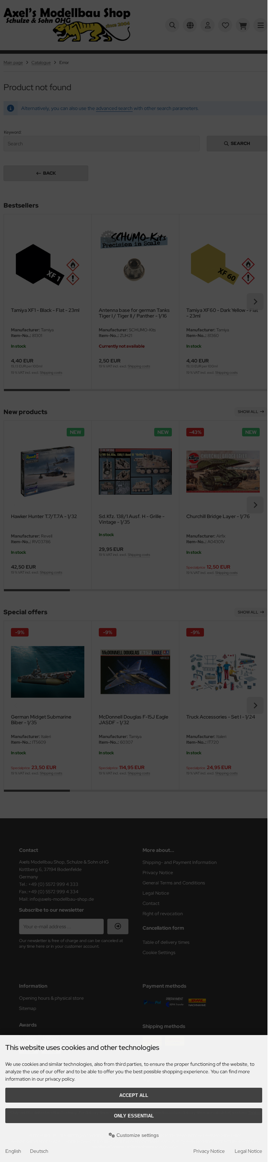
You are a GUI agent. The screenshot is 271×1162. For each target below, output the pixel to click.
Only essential (134, 1116)
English (13, 1151)
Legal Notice (248, 1151)
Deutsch (39, 1151)
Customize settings (137, 1135)
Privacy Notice (209, 1151)
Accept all (133, 1095)
